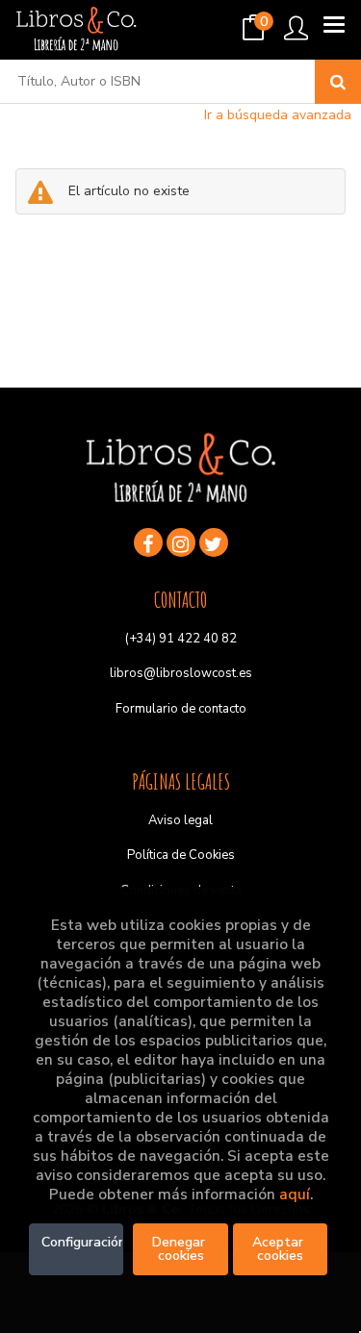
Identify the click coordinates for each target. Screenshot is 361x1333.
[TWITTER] (213, 542)
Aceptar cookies (279, 1249)
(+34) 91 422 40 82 (181, 638)
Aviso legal (180, 820)
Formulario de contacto (181, 708)
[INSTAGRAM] (181, 542)
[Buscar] (338, 82)
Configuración (82, 1242)
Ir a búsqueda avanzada (277, 115)
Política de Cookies (181, 855)
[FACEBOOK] (148, 542)
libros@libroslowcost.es (181, 673)
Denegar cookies (180, 1249)
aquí (294, 1194)
